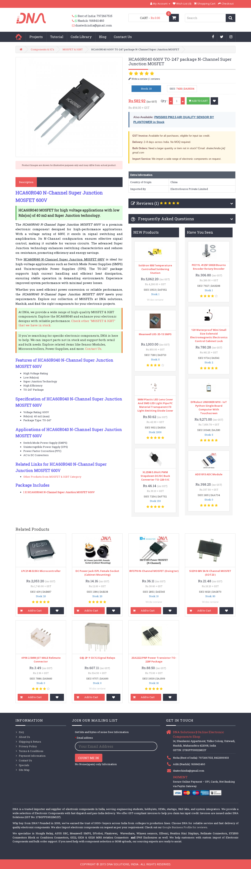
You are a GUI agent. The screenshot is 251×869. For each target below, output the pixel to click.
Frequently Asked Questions (165, 218)
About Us (24, 737)
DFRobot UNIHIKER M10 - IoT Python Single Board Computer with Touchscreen (209, 407)
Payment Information (32, 755)
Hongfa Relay (44, 833)
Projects (36, 36)
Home (18, 37)
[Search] (230, 18)
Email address (85, 737)
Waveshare (127, 833)
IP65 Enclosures (146, 837)
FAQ (21, 732)
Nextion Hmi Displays (184, 833)
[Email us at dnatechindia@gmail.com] (73, 25)
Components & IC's (42, 49)
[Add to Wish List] (214, 101)
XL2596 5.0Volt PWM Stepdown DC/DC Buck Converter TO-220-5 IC (155, 475)
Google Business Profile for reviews (184, 827)
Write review (155, 299)
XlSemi (163, 833)
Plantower (111, 833)
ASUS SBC (61, 833)
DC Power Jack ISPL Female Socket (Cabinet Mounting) (97, 572)
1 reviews (154, 78)
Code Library (81, 36)
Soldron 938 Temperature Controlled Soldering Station (155, 269)
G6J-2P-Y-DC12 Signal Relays (97, 657)
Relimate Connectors (213, 833)
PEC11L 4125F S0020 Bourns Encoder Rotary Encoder (209, 266)
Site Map (24, 770)
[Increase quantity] (183, 100)
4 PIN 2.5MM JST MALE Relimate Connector (41, 659)
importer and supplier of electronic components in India (69, 809)
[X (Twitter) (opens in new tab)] (221, 37)
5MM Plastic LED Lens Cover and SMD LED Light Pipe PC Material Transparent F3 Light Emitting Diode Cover (155, 405)
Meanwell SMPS (80, 833)
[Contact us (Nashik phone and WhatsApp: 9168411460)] (75, 21)
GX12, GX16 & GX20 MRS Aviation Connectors (100, 837)
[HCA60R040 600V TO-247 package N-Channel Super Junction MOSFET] (69, 107)
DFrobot (98, 833)
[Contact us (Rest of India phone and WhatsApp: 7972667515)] (75, 16)
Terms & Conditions (31, 751)
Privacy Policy (28, 746)
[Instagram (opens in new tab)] (231, 37)
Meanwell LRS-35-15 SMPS (155, 334)
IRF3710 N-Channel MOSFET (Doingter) (153, 571)
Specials (24, 765)
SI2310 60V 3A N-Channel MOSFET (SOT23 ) (210, 572)
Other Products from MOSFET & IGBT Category (52, 476)
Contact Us (123, 36)
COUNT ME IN (88, 758)
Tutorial (56, 36)
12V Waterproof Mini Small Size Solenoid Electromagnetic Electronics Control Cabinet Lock (208, 335)
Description (26, 182)
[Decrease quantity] (171, 100)
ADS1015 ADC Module (208, 474)
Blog (102, 36)
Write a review (139, 78)
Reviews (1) (147, 203)
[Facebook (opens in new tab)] (213, 37)
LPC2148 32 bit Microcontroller (41, 571)
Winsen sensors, (147, 833)
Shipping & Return (30, 741)
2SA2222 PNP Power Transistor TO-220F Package (153, 659)
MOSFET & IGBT (73, 49)
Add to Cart (199, 100)
